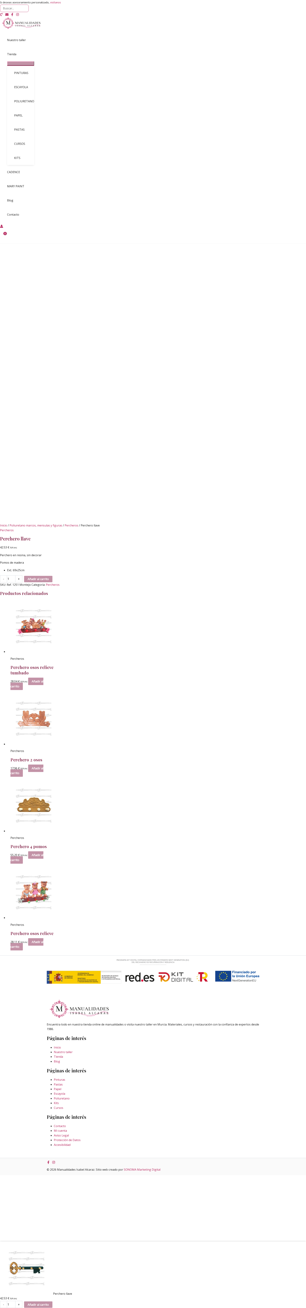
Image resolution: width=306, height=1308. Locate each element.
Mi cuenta (60, 1131)
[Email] (6, 15)
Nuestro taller (63, 1052)
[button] (17, 54)
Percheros (71, 525)
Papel (57, 1089)
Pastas (58, 1084)
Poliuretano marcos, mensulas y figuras (36, 525)
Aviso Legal (61, 1135)
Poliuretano (62, 1098)
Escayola (59, 1094)
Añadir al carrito (38, 579)
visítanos (55, 2)
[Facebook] (12, 15)
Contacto (60, 1126)
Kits (56, 1103)
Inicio (3, 525)
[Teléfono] (1, 15)
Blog (57, 1061)
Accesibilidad (62, 1145)
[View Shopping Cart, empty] (3, 236)
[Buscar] (26, 8)
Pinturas (59, 1080)
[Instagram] (17, 15)
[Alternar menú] (20, 63)
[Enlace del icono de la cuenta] (1, 226)
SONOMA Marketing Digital (142, 1170)
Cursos (58, 1108)
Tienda (58, 1057)
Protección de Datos (67, 1140)
